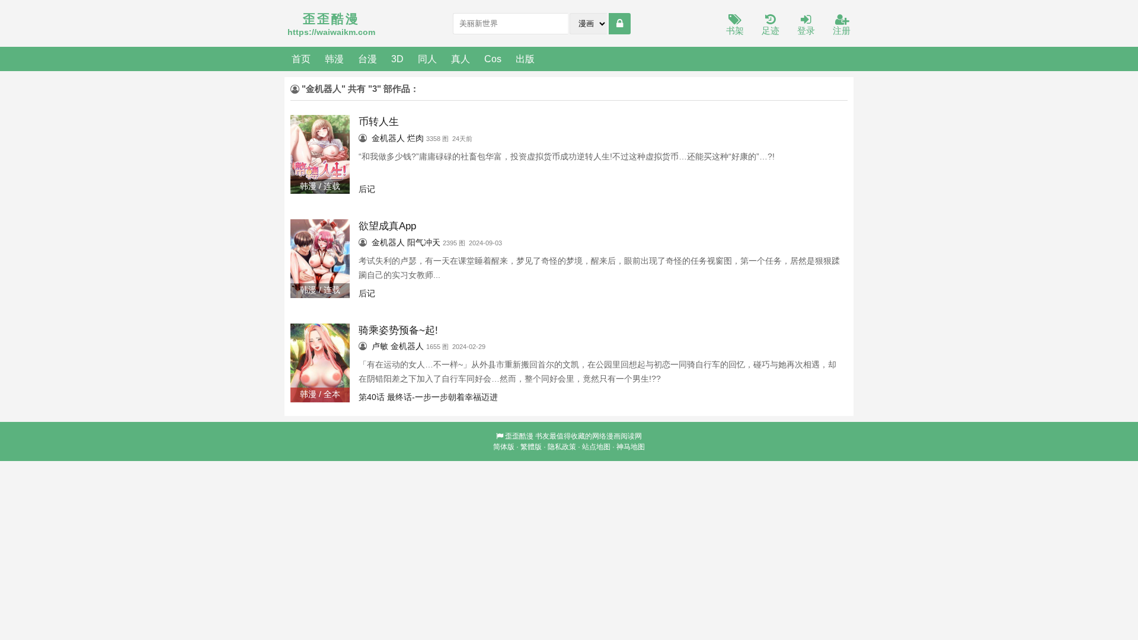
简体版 (503, 447)
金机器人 (388, 138)
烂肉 (415, 138)
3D (397, 58)
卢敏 (380, 346)
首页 (301, 58)
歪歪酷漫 (519, 436)
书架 (735, 30)
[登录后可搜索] (620, 23)
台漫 (367, 58)
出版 (525, 58)
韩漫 (334, 58)
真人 (460, 58)
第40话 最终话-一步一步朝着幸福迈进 (428, 397)
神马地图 (630, 447)
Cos (492, 58)
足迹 (770, 30)
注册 (842, 30)
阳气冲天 (423, 242)
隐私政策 (562, 447)
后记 (367, 189)
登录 (806, 30)
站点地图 (596, 447)
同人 (427, 58)
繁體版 (531, 447)
